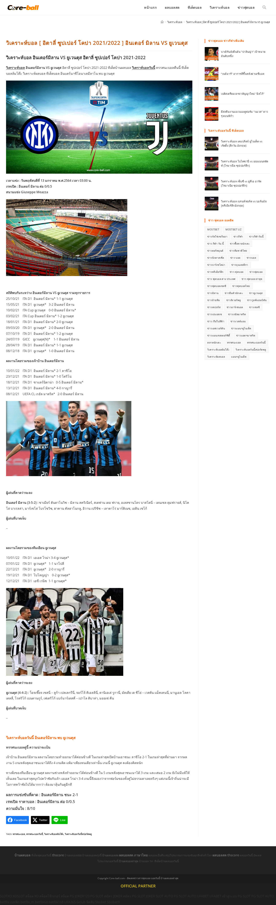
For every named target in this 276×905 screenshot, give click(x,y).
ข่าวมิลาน (212, 293)
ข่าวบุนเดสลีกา (239, 265)
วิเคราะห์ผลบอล (216, 356)
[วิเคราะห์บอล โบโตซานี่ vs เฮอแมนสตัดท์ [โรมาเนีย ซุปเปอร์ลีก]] (211, 163)
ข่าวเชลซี (254, 307)
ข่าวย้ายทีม (213, 300)
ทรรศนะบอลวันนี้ (34, 834)
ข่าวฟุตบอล (256, 272)
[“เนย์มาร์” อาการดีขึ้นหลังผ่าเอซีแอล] (211, 74)
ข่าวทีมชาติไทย (238, 250)
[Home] (162, 22)
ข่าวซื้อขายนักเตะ (240, 243)
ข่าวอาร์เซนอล (235, 307)
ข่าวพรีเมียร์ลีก (215, 272)
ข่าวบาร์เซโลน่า (216, 265)
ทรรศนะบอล (19, 834)
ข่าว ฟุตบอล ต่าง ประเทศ (221, 279)
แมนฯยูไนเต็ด (239, 356)
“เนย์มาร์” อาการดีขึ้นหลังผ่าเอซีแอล (242, 74)
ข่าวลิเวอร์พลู (233, 300)
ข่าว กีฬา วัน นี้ (215, 243)
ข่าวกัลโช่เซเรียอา (217, 236)
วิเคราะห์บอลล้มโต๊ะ (54, 834)
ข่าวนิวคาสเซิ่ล (215, 257)
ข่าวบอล (251, 257)
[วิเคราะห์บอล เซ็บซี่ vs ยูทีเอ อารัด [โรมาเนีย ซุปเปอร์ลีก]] (211, 183)
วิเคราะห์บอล (15, 67)
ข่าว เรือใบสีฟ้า (215, 321)
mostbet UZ (233, 229)
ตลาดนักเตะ (214, 342)
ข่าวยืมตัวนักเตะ (234, 293)
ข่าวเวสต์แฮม (238, 321)
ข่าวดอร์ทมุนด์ (215, 250)
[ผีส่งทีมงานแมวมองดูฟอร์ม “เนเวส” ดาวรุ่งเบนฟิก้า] (211, 114)
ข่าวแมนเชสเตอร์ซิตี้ (218, 335)
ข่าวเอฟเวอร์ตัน (216, 328)
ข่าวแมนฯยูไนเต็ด (241, 328)
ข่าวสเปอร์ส (213, 307)
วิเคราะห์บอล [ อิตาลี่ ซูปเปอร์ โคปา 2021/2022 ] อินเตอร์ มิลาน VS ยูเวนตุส (228, 22)
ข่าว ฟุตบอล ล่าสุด (252, 279)
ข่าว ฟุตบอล (236, 272)
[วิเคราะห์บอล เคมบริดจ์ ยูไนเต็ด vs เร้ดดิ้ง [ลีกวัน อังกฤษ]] (211, 143)
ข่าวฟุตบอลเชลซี (216, 286)
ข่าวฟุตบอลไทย (241, 286)
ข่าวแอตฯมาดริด (245, 335)
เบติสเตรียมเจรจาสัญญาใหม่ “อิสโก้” (242, 94)
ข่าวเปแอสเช (214, 314)
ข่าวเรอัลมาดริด (237, 314)
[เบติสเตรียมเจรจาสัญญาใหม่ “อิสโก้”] (211, 94)
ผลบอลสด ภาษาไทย (134, 855)
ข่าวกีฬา (238, 236)
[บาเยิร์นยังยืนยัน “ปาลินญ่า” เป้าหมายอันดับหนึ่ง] (211, 54)
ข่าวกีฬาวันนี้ (256, 236)
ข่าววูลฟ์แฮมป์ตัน (257, 300)
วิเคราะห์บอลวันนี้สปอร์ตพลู (78, 834)
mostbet (213, 229)
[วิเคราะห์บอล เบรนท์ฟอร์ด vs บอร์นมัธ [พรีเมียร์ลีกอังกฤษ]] (211, 203)
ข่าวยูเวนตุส (256, 293)
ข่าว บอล (235, 257)
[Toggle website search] (264, 7)
